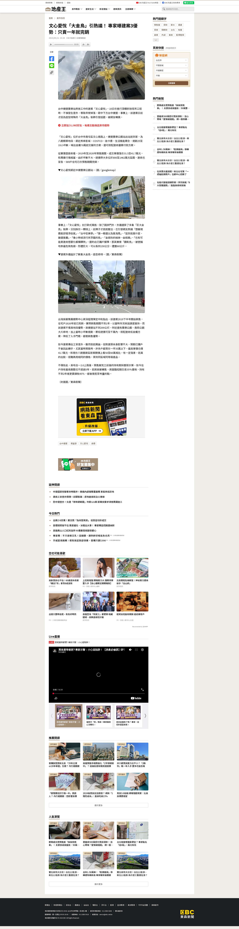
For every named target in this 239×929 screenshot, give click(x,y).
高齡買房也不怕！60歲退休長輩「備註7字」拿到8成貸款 (64, 582)
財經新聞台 (58, 905)
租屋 (180, 29)
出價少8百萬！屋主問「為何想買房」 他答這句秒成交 (79, 520)
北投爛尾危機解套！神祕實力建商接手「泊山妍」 (132, 582)
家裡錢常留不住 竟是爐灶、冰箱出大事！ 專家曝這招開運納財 (84, 525)
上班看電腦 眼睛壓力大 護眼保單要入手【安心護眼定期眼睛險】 (98, 582)
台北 (173, 29)
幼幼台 (86, 905)
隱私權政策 (118, 911)
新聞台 (47, 905)
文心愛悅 (84, 443)
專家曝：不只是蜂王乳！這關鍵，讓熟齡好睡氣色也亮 (81, 535)
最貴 (156, 34)
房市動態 (76, 8)
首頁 (51, 18)
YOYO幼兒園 (143, 905)
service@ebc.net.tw (105, 914)
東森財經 (59, 2)
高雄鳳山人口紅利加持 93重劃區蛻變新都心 (74, 530)
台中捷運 (63, 443)
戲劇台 (77, 905)
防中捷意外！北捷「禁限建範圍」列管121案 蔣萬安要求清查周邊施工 (87, 501)
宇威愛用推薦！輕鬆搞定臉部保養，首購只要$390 (79, 540)
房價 (93, 443)
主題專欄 (129, 8)
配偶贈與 (180, 34)
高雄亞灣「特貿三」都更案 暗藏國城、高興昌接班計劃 (98, 616)
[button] (145, 716)
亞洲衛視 (120, 905)
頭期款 (164, 29)
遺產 (180, 24)
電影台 (95, 905)
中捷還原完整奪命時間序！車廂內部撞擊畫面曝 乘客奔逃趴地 (83, 491)
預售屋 (157, 24)
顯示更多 (99, 805)
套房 (171, 34)
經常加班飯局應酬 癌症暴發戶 (131, 614)
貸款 (165, 24)
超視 (112, 905)
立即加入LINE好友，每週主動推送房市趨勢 (85, 125)
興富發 (74, 443)
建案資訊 (117, 8)
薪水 (173, 24)
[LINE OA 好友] (78, 464)
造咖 (68, 2)
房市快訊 (61, 18)
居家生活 (90, 8)
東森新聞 (48, 2)
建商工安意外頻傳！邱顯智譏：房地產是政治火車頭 (79, 496)
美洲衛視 (131, 905)
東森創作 (154, 905)
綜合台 (68, 905)
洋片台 (104, 905)
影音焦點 (103, 8)
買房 (156, 29)
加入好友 (189, 2)
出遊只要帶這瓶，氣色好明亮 (62, 614)
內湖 (163, 34)
